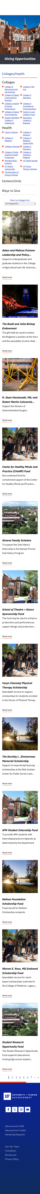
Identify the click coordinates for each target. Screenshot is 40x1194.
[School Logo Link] (18, 1096)
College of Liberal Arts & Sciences (12, 113)
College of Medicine (9, 139)
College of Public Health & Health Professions (11, 155)
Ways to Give (11, 191)
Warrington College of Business (27, 120)
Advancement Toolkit (15, 1130)
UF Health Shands (30, 161)
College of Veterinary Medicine (27, 155)
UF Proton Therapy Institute (30, 167)
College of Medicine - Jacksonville (28, 140)
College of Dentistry (27, 133)
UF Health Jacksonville (10, 167)
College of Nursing (12, 146)
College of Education (27, 96)
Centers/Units (11, 181)
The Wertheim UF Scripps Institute (12, 173)
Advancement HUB (14, 1126)
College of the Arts (28, 88)
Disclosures (10, 1154)
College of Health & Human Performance (12, 106)
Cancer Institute (11, 132)
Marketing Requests (15, 1134)
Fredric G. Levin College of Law (29, 113)
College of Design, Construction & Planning (12, 98)
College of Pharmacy (27, 147)
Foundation (10, 1150)
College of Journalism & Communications (29, 106)
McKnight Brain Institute (11, 162)
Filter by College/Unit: (20, 200)
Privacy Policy (12, 1159)
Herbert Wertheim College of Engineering (12, 120)
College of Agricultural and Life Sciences (11, 89)
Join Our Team (12, 1146)
